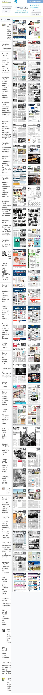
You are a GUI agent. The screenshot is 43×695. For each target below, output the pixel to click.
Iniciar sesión (36, 14)
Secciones (7, 8)
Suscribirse (36, 11)
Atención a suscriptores (34, 6)
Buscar (6, 11)
